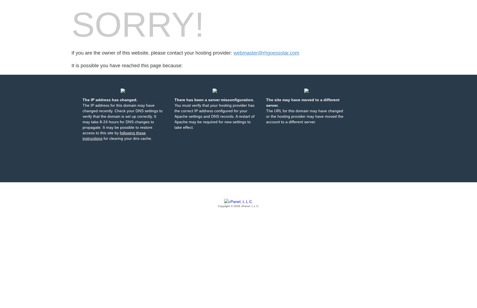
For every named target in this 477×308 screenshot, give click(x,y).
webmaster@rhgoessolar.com (266, 53)
